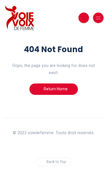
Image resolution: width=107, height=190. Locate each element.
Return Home (55, 89)
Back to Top (56, 162)
